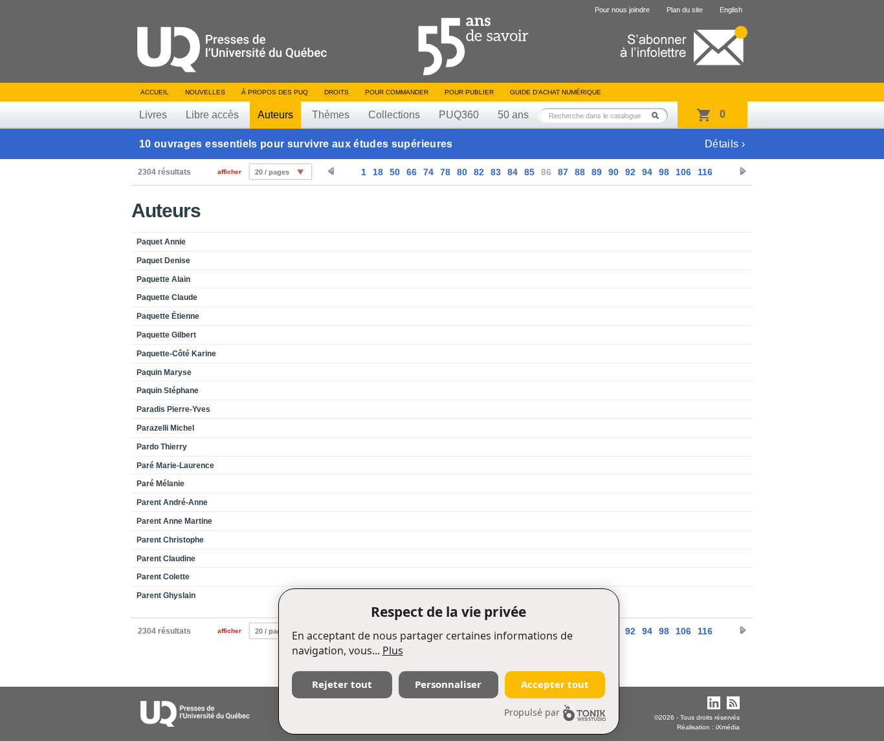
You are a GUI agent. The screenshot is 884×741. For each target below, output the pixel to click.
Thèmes (330, 114)
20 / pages (272, 172)
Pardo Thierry (162, 446)
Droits (336, 92)
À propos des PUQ (274, 92)
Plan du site (685, 10)
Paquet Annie (161, 241)
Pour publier (469, 92)
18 (378, 172)
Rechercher (659, 115)
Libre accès (212, 114)
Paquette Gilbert (166, 334)
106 (683, 172)
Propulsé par (532, 712)
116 (705, 172)
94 (647, 172)
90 (613, 172)
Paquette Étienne (168, 316)
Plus (392, 650)
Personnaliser (448, 684)
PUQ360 (459, 114)
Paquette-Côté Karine (176, 353)
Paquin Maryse (164, 372)
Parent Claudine (166, 558)
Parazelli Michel (165, 428)
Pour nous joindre (622, 10)
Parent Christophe (170, 539)
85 (529, 172)
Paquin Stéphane (168, 390)
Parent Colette (163, 576)
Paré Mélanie (160, 483)
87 (563, 172)
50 (395, 172)
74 (428, 172)
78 (445, 172)
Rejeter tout (342, 684)
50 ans (513, 114)
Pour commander (396, 92)
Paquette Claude (167, 297)
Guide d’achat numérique (555, 92)
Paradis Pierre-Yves (173, 409)
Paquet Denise (163, 260)
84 (512, 172)
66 (411, 172)
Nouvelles (205, 92)
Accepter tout (555, 684)
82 (479, 172)
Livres (153, 114)
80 (462, 172)
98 (664, 172)
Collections (394, 114)
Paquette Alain (163, 279)
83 (496, 172)
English (731, 10)
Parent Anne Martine (174, 521)
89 (596, 172)
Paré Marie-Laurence (175, 465)
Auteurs (275, 114)
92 (630, 172)
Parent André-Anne (172, 502)
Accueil (154, 92)
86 (546, 172)
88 (580, 172)
